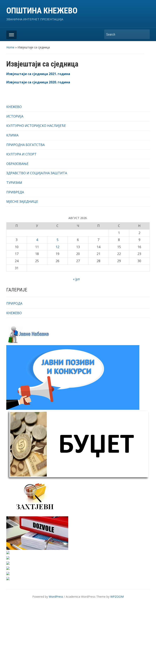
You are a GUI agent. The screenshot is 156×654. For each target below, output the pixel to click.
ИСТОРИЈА (14, 116)
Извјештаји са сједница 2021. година (38, 74)
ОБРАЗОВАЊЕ (17, 163)
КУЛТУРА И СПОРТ (21, 154)
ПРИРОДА (14, 303)
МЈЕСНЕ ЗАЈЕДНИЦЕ (22, 201)
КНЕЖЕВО (14, 107)
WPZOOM (117, 596)
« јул (76, 279)
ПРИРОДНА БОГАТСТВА (25, 145)
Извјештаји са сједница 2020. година (38, 82)
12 (57, 247)
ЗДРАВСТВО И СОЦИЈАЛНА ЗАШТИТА (36, 173)
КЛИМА (12, 135)
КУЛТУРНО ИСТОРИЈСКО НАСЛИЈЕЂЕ (36, 125)
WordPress (56, 596)
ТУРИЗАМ (14, 182)
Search (145, 34)
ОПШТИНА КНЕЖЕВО (41, 10)
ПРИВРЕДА (15, 192)
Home (10, 47)
